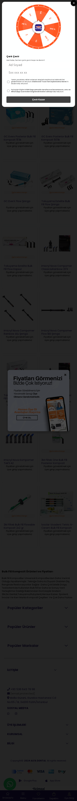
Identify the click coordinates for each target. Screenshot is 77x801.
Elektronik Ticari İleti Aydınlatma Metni (49, 82)
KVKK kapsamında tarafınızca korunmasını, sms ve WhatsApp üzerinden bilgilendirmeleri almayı (41, 91)
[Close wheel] (74, 3)
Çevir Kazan (38, 99)
